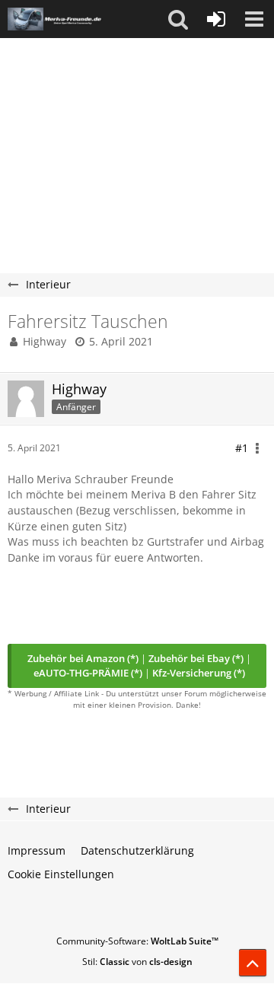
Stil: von (137, 961)
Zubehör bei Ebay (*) (196, 658)
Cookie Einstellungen (61, 874)
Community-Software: (137, 941)
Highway (44, 341)
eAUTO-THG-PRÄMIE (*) (87, 673)
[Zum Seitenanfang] (252, 962)
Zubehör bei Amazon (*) (83, 658)
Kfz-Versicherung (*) (198, 673)
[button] (178, 19)
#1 (241, 448)
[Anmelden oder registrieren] (216, 19)
